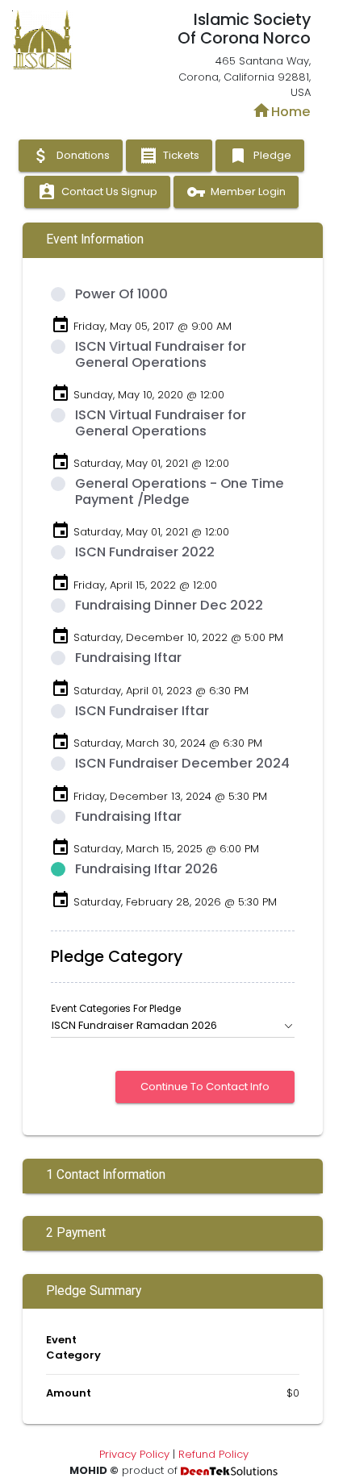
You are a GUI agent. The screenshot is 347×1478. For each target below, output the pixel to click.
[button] (173, 1026)
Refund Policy (213, 1454)
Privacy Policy (134, 1454)
